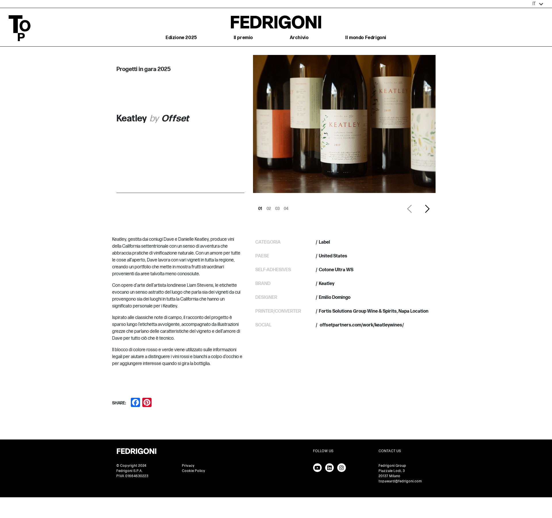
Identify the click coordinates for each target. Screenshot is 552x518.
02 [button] (269, 207)
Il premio (243, 38)
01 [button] (260, 207)
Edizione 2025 (181, 38)
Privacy (188, 466)
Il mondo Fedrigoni (365, 38)
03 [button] (277, 207)
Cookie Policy (193, 471)
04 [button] (286, 207)
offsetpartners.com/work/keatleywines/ (361, 325)
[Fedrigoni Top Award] (276, 22)
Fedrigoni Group (392, 466)
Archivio (299, 38)
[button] (537, 4)
